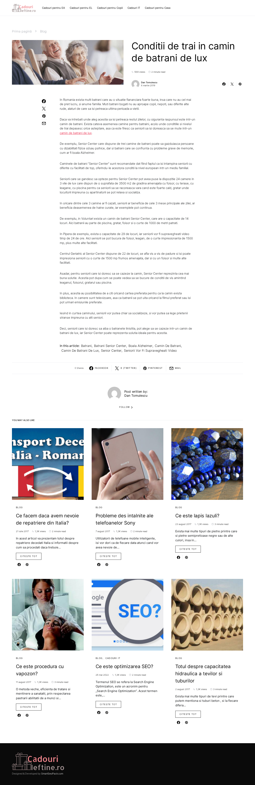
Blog (43, 31)
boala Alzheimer (140, 346)
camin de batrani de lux (76, 133)
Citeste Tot (28, 556)
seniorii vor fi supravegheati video (150, 350)
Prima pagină (22, 31)
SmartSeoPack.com (52, 773)
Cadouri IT (113, 658)
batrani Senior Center (110, 346)
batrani (86, 346)
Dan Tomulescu (149, 82)
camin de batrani (168, 346)
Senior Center (111, 350)
